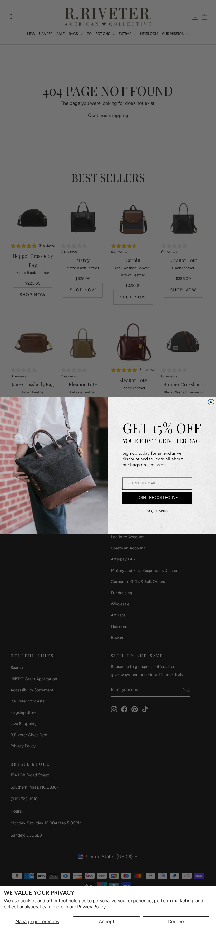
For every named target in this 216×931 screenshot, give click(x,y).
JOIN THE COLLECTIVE (157, 498)
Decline (176, 921)
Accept (107, 921)
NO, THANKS (157, 511)
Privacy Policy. (92, 907)
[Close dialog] (211, 402)
